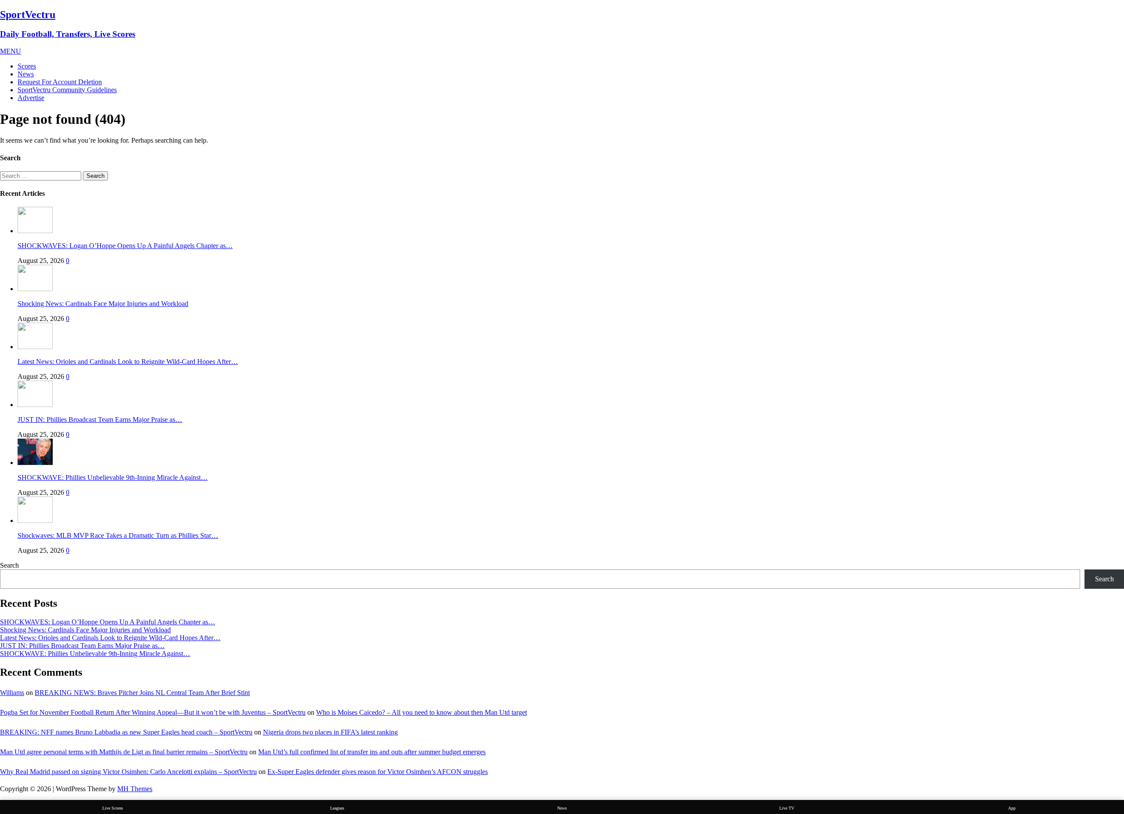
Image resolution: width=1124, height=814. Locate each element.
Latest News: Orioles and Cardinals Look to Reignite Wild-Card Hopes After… (128, 361)
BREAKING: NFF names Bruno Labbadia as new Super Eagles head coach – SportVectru (126, 732)
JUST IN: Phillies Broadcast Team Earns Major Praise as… (100, 419)
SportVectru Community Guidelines (67, 90)
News (26, 74)
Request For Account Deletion (60, 82)
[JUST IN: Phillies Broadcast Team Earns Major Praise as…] (35, 404)
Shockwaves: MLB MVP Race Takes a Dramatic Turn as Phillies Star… (118, 535)
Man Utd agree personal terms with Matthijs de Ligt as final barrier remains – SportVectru (124, 752)
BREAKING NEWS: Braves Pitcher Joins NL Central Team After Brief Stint (142, 692)
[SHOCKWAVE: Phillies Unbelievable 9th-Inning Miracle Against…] (35, 462)
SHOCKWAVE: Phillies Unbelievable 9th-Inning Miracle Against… (113, 477)
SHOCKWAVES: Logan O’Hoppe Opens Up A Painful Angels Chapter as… (125, 245)
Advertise (31, 97)
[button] (10, 51)
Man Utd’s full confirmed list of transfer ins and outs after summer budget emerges (372, 752)
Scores (27, 66)
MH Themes (134, 788)
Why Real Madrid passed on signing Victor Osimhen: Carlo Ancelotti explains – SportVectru (128, 771)
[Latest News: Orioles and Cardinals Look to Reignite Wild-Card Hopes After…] (35, 346)
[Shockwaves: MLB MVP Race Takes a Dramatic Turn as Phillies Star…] (35, 520)
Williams (12, 692)
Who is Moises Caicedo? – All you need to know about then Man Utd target (421, 712)
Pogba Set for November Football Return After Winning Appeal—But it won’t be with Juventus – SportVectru (153, 712)
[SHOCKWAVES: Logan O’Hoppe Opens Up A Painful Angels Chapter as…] (35, 230)
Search (9, 565)
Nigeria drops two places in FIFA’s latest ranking (330, 732)
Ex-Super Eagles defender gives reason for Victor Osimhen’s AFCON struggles (377, 771)
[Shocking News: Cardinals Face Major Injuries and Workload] (35, 288)
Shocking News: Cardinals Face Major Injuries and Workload (103, 303)
